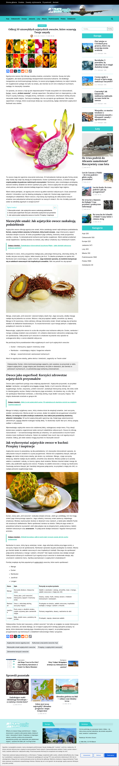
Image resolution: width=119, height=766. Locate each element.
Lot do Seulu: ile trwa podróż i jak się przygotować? (102, 189)
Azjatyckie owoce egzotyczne (18, 643)
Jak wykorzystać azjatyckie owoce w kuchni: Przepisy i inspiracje (31, 215)
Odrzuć (98, 755)
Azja (7, 19)
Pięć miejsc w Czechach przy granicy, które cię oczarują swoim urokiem (102, 45)
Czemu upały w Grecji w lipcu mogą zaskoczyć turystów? (104, 79)
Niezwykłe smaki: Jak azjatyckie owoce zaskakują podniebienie (30, 210)
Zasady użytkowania (33, 2)
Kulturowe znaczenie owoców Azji (45, 643)
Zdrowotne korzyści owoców (18, 652)
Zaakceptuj (110, 755)
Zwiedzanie (71, 19)
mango (18, 421)
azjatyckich (38, 562)
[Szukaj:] (94, 29)
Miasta (44, 19)
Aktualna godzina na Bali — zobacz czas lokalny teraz (67, 698)
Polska (63, 19)
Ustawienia (86, 755)
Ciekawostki (15, 19)
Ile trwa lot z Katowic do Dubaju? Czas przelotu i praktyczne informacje (91, 203)
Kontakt (55, 2)
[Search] (112, 19)
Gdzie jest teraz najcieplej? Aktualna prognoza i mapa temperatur (42, 707)
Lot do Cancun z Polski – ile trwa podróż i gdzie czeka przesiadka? (92, 175)
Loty (38, 19)
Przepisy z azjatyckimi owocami (50, 647)
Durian (8, 93)
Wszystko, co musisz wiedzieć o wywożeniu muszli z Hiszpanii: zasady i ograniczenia (104, 115)
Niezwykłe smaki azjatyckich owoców (21, 647)
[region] (59, 754)
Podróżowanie (54, 19)
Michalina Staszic (39, 36)
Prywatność (46, 2)
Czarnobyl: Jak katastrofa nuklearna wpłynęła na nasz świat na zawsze (103, 96)
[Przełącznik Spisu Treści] (54, 207)
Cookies (21, 2)
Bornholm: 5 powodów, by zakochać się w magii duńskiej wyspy (104, 63)
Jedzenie (32, 19)
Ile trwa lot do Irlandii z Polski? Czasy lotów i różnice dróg (103, 216)
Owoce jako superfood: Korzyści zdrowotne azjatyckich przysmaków (32, 213)
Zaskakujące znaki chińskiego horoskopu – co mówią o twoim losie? (17, 699)
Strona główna (11, 2)
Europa (24, 19)
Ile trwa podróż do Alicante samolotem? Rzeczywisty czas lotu (95, 161)
